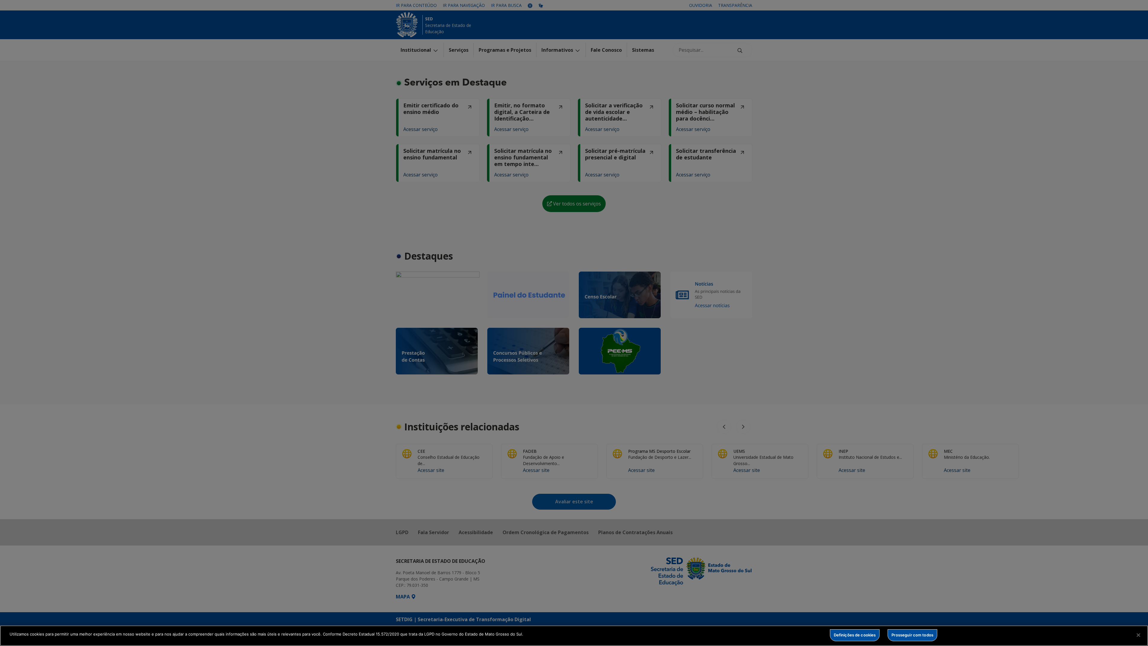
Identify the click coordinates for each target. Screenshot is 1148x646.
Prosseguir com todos (912, 635)
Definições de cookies (855, 635)
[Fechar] (1138, 635)
